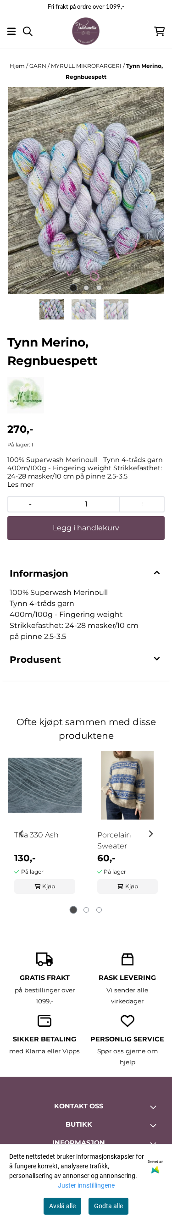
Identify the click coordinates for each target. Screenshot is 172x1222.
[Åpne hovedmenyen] (11, 31)
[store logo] (86, 31)
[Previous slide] (21, 190)
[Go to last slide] (21, 833)
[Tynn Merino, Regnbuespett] (86, 190)
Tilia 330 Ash (36, 835)
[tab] (73, 288)
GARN (38, 65)
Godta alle (108, 1206)
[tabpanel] (45, 830)
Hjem (18, 65)
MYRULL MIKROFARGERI (87, 65)
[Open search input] (28, 31)
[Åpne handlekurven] (159, 31)
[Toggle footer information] (155, 1107)
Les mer (20, 484)
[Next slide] (150, 190)
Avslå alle (62, 1206)
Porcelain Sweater (114, 840)
